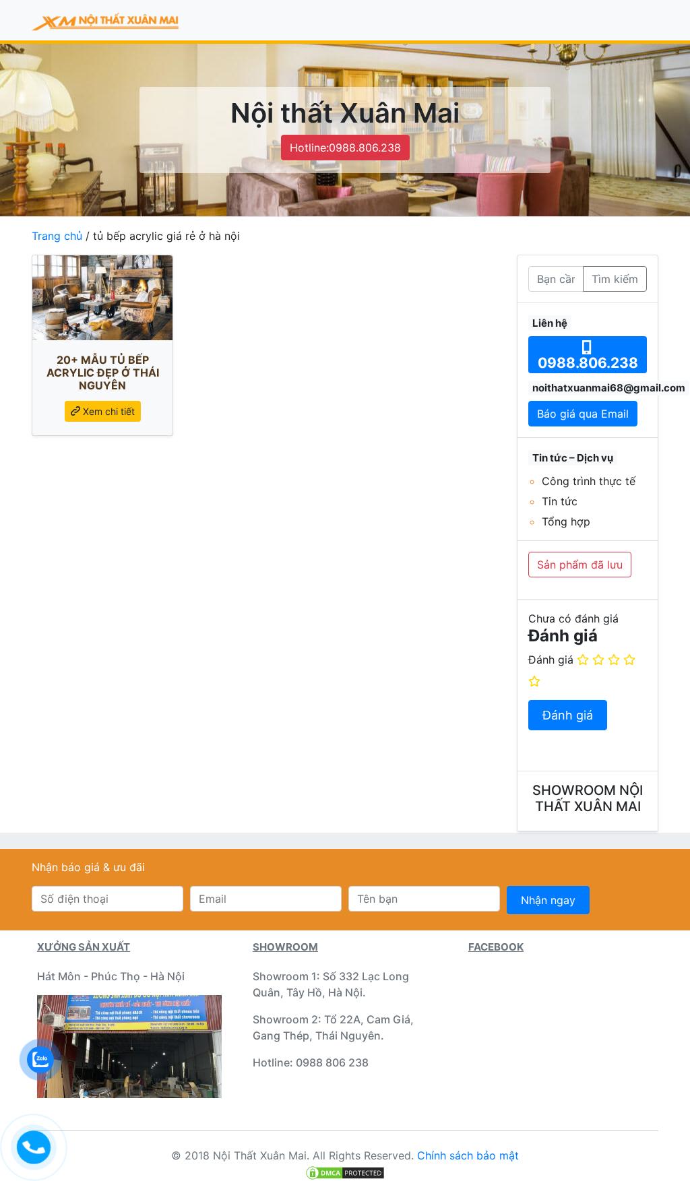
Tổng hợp (566, 521)
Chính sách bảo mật (468, 1155)
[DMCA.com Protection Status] (345, 1171)
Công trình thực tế (588, 481)
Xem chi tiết (107, 411)
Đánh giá (550, 659)
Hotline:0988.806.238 (345, 147)
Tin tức (559, 501)
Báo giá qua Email (583, 413)
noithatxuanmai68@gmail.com (608, 387)
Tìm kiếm (615, 279)
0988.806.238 (588, 362)
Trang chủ (57, 236)
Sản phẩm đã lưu (580, 564)
